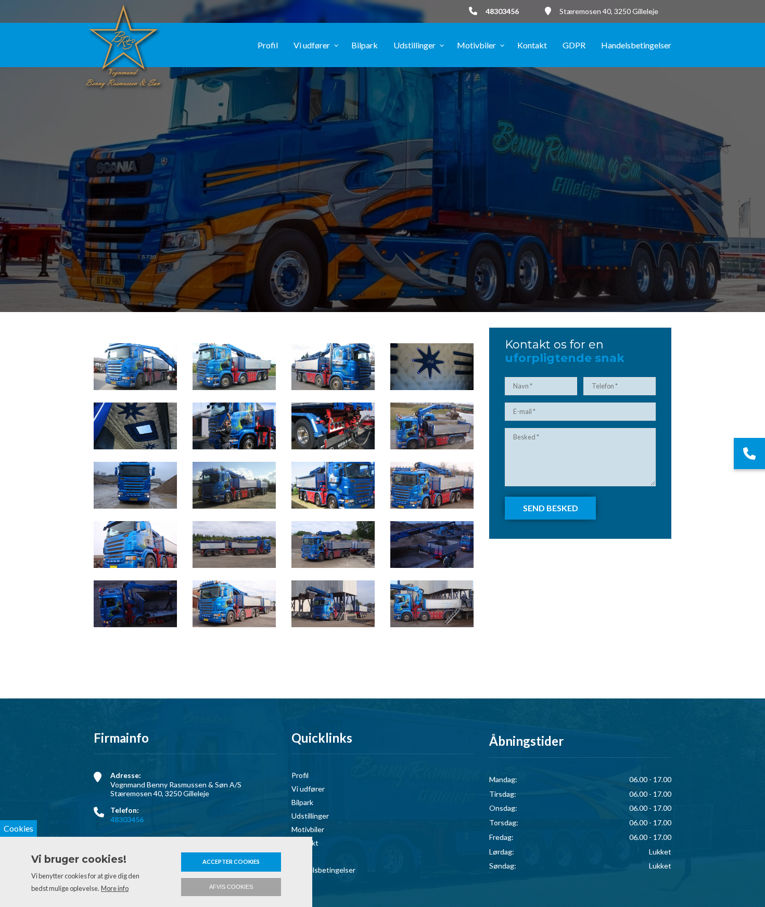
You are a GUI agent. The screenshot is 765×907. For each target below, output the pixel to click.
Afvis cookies (231, 887)
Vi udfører (308, 789)
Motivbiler (307, 829)
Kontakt (304, 843)
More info (115, 888)
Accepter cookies (231, 861)
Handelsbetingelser (323, 870)
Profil (300, 775)
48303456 (502, 11)
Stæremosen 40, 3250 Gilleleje (608, 11)
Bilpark (302, 802)
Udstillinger (310, 816)
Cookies (18, 828)
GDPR (301, 856)
